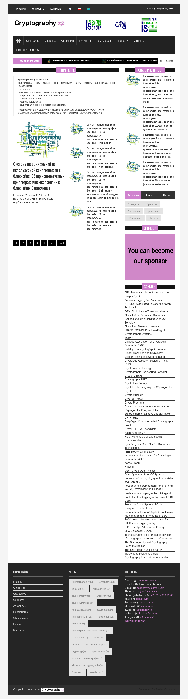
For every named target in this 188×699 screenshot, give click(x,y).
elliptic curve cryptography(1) (87, 665)
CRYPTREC (131, 417)
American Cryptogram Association (144, 300)
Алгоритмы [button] (19, 605)
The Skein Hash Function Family (143, 549)
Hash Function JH (135, 432)
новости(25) (78, 623)
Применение (86, 40)
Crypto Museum (134, 395)
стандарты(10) (80, 637)
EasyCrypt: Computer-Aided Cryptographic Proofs (149, 423)
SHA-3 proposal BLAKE (138, 531)
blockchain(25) (106, 616)
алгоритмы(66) (107, 581)
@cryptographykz (135, 620)
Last (61, 243)
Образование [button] (21, 618)
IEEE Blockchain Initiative (139, 451)
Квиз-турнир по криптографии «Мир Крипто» (60, 60)
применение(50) (101, 588)
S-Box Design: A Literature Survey (144, 527)
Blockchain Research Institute (142, 326)
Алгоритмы (67, 40)
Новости (123, 40)
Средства (50, 40)
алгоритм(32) (103, 595)
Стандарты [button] (19, 593)
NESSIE (129, 467)
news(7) (98, 637)
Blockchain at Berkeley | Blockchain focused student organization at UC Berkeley (145, 318)
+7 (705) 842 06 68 (147, 591)
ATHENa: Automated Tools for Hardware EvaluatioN (148, 305)
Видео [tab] (149, 195)
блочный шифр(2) (95, 644)
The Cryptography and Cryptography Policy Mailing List (146, 544)
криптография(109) (82, 581)
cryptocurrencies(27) (83, 602)
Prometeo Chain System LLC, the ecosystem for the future (144, 506)
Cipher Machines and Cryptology (144, 353)
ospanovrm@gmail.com (150, 588)
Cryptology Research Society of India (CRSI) (146, 362)
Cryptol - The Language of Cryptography (148, 387)
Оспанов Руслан (147, 580)
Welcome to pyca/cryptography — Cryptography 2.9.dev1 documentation (147, 555)
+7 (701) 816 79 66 (162, 595)
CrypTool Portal (134, 398)
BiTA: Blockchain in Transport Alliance (146, 311)
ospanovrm (142, 599)
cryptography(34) (81, 595)
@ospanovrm (145, 609)
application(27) (105, 609)
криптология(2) (100, 651)
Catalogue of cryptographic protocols (146, 349)
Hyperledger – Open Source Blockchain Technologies (148, 445)
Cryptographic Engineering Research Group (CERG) (146, 373)
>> (51, 243)
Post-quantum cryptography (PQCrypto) (148, 493)
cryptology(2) (79, 651)
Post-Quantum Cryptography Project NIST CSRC (149, 498)
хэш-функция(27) (81, 609)
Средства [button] (19, 599)
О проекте (38, 8)
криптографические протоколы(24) (91, 630)
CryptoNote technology (138, 368)
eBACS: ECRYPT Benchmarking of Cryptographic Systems (145, 332)
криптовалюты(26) (82, 616)
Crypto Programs (134, 402)
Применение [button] (21, 612)
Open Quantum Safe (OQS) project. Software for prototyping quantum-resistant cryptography (149, 478)
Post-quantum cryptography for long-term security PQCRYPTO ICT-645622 (149, 487)
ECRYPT (130, 337)
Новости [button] (18, 624)
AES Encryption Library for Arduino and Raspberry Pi (147, 294)
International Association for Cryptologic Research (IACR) (148, 457)
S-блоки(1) (77, 672)
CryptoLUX (131, 391)
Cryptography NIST (136, 379)
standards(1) (96, 672)
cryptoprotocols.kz (27, 50)
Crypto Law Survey (136, 383)
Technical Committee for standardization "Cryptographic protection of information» (148, 536)
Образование (105, 40)
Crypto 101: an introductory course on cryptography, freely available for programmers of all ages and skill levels (148, 409)
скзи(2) (75, 644)
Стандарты (32, 40)
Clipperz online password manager (145, 356)
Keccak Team (132, 463)
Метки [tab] (166, 195)
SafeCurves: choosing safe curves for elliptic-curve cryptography (146, 521)
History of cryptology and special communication (143, 438)
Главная (21, 8)
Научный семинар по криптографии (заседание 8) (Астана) (119, 60)
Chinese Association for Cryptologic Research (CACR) (145, 343)
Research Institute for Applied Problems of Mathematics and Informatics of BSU (149, 513)
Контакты (56, 8)
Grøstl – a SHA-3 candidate (140, 429)
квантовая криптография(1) (87, 658)
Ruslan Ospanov (148, 613)
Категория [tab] (133, 195)
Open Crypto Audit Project (140, 470)
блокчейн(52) (79, 588)
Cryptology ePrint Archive (31, 198)
